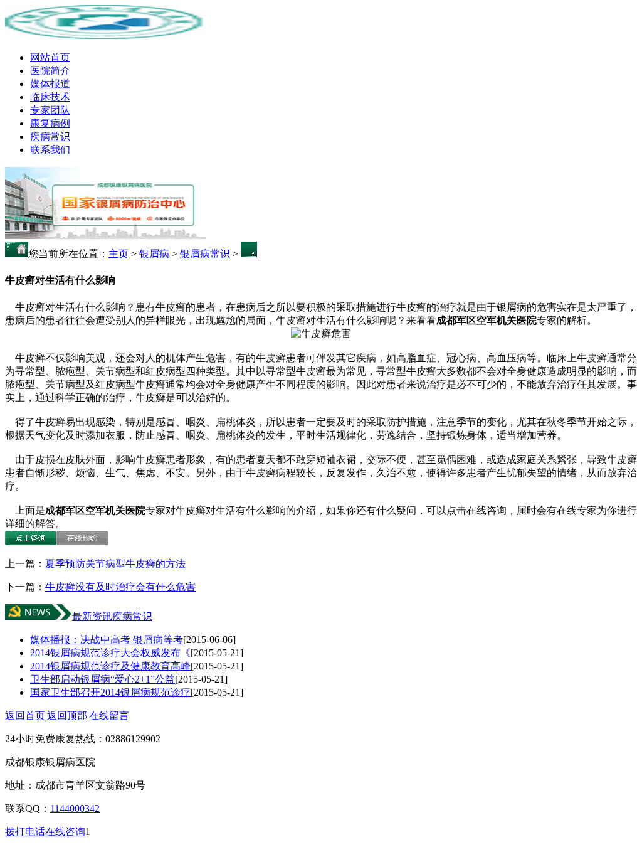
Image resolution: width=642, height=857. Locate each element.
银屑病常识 (205, 253)
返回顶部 (67, 715)
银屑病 (154, 253)
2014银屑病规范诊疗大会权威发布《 (110, 652)
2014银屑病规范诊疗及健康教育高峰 (110, 666)
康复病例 (50, 123)
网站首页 (50, 57)
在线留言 (109, 715)
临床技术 (50, 97)
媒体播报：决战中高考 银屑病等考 (106, 639)
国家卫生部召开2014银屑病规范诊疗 (110, 692)
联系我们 (50, 149)
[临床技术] (105, 235)
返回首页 (25, 715)
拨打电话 (25, 831)
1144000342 (75, 808)
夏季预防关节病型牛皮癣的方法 (115, 563)
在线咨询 (65, 831)
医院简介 (50, 70)
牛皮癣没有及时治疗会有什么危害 (120, 587)
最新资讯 (92, 616)
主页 (118, 253)
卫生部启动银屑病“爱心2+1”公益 (102, 679)
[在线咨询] (30, 541)
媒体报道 (50, 83)
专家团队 (50, 110)
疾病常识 (50, 136)
